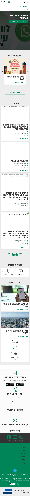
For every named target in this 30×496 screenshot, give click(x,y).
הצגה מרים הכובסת (19, 161)
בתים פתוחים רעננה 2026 (15, 78)
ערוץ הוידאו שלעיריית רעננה (15, 441)
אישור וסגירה (7, 493)
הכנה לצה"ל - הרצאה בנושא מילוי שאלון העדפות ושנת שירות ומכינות (15, 127)
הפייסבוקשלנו (8, 441)
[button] (24, 2)
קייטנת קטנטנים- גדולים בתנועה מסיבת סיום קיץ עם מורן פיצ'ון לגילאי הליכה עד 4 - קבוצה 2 (15, 234)
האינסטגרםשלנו (21, 441)
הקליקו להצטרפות (18, 21)
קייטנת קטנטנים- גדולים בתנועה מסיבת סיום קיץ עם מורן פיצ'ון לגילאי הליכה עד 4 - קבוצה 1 (15, 196)
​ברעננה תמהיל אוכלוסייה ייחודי (16, 332)
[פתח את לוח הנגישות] (1, 1)
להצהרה (8, 490)
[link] (15, 471)
